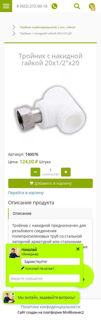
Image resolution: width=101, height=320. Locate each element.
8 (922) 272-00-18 (32, 6)
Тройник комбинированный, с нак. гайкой (47, 27)
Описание (22, 213)
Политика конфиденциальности (50, 306)
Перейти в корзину (26, 192)
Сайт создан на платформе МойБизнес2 (51, 312)
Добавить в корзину (52, 183)
